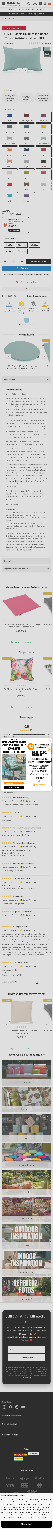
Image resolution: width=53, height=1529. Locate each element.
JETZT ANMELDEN (14, 787)
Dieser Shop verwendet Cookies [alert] (13, 1495)
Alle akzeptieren (26, 1524)
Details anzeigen (41, 1517)
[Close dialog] (50, 739)
